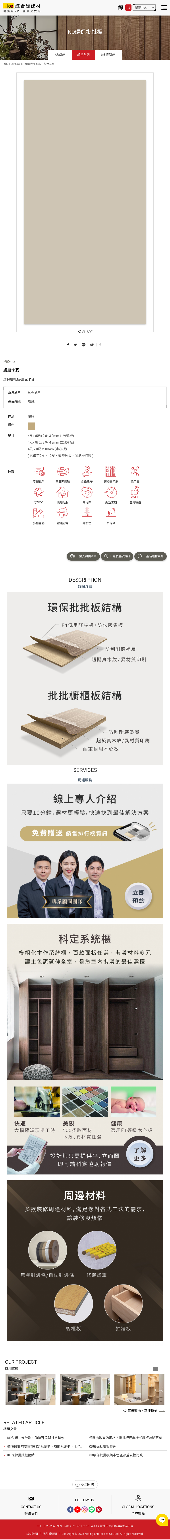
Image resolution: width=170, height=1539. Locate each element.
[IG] (84, 1509)
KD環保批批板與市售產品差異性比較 (116, 1455)
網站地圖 (32, 1533)
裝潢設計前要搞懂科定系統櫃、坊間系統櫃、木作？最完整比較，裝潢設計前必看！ (46, 1447)
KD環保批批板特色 (102, 1447)
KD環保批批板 (33, 64)
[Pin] (99, 1509)
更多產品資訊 (121, 556)
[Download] (100, 344)
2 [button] (162, 1369)
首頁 (6, 64)
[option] (30, 1389)
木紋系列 (60, 54)
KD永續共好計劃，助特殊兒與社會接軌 (35, 1438)
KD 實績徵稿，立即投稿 (140, 1410)
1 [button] (155, 1369)
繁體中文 (141, 7)
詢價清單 (120, 7)
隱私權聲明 (49, 1533)
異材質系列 (108, 54)
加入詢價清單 (88, 556)
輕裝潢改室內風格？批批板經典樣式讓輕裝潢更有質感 (128, 1438)
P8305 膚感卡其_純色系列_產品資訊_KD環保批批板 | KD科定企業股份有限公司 (21, 8)
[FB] (70, 1509)
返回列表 (88, 1485)
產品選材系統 (154, 556)
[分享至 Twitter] (75, 344)
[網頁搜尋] (128, 7)
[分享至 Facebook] (68, 344)
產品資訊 (16, 64)
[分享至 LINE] (83, 344)
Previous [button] (9, 1389)
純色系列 (83, 54)
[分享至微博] (91, 344)
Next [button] (160, 1389)
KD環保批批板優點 (21, 1455)
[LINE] (92, 1509)
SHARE (87, 332)
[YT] (77, 1509)
